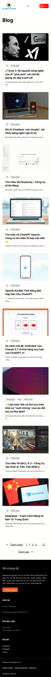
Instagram (6, 649)
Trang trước (14, 544)
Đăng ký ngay (10, 590)
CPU (19, 399)
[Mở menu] (28, 6)
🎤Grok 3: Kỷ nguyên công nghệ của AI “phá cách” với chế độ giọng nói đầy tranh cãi (24, 74)
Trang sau (25, 551)
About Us (32, 668)
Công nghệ (15, 66)
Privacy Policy (7, 668)
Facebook (6, 646)
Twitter (5, 652)
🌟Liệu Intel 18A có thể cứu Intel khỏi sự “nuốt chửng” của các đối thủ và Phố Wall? (25, 408)
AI (7, 66)
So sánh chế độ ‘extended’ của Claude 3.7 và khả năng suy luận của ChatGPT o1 (24, 349)
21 (43, 544)
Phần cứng (28, 399)
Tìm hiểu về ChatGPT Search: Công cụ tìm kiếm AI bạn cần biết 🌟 (25, 238)
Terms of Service (21, 668)
